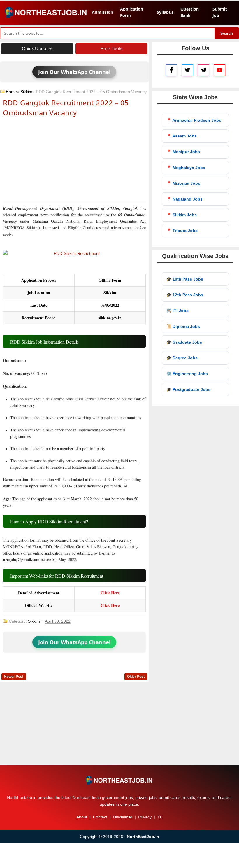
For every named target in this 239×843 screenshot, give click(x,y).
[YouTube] (219, 70)
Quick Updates (37, 48)
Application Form (131, 12)
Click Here (110, 593)
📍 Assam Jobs (181, 136)
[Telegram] (203, 70)
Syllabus (165, 12)
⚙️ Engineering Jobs (187, 373)
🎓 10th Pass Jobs (184, 279)
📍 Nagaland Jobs (184, 199)
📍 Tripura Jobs (182, 230)
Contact (100, 817)
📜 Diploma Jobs (183, 326)
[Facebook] (171, 70)
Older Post (136, 677)
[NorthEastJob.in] (119, 780)
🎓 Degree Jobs (182, 358)
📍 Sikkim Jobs (181, 215)
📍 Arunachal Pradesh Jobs (193, 120)
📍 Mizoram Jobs (183, 183)
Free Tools (111, 48)
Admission (102, 12)
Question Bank (189, 12)
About (81, 817)
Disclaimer (122, 817)
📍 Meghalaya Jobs (185, 167)
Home (11, 91)
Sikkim (26, 91)
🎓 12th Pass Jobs (184, 294)
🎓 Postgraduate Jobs (188, 389)
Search (226, 33)
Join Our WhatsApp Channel (74, 71)
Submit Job (219, 12)
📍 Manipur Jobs (183, 151)
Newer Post (13, 677)
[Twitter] (187, 70)
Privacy (145, 817)
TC (160, 817)
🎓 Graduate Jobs (184, 342)
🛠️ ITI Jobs (177, 310)
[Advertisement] (74, 159)
